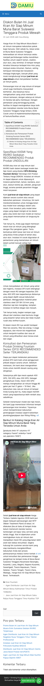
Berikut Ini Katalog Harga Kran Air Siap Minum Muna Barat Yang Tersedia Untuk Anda (23, 144)
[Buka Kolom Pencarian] (41, 14)
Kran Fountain (12, 582)
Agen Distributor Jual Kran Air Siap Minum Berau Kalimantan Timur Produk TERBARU (20, 588)
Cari (5, 609)
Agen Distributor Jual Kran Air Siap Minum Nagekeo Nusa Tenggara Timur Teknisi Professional (21, 637)
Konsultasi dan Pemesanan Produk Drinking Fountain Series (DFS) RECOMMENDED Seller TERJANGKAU (20, 136)
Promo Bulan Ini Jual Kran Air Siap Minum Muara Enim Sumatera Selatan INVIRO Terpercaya (21, 628)
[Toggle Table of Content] (36, 122)
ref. (37, 415)
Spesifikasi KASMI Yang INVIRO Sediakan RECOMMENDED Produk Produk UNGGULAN (22, 128)
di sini (38, 554)
